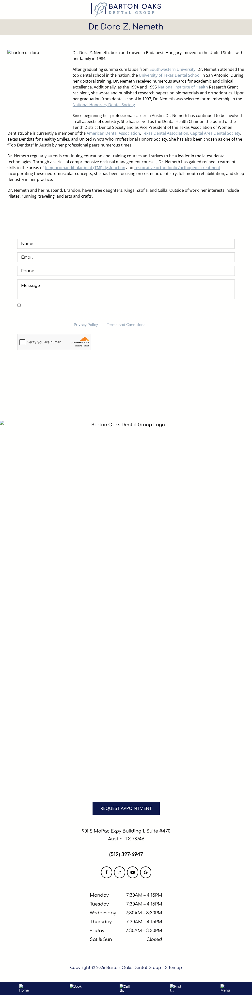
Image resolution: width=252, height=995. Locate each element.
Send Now (126, 360)
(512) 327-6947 (126, 854)
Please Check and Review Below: (49, 305)
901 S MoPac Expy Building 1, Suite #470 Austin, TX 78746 (126, 835)
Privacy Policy (86, 325)
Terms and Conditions (126, 325)
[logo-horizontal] (126, 4)
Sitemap (173, 968)
